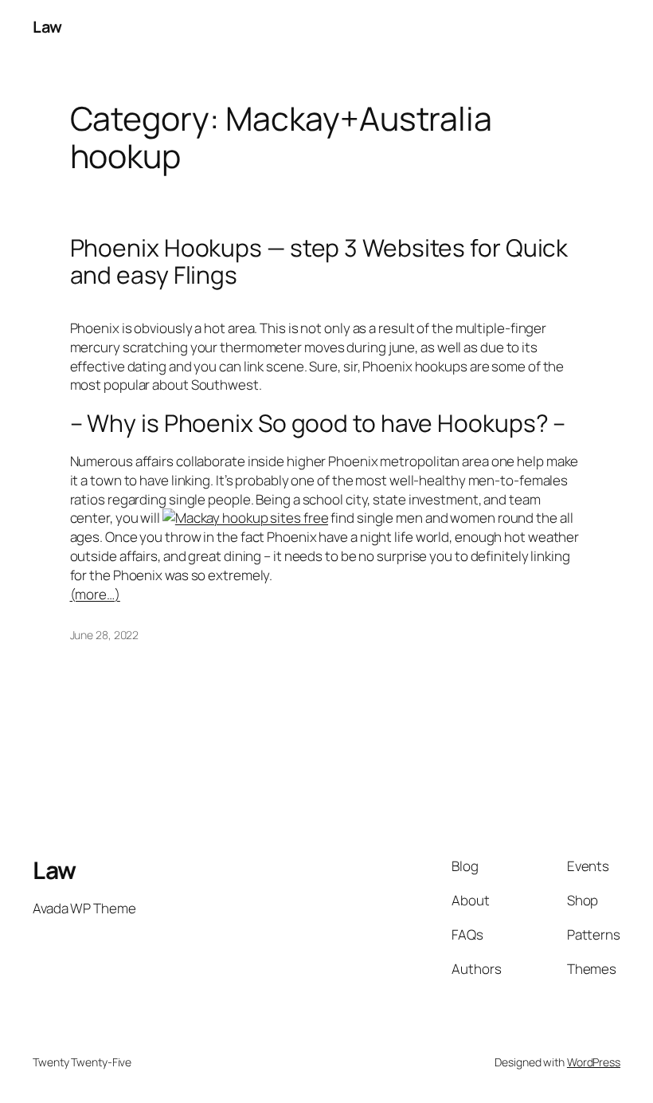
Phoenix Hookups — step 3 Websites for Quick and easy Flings (319, 261)
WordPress (593, 1062)
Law (47, 26)
